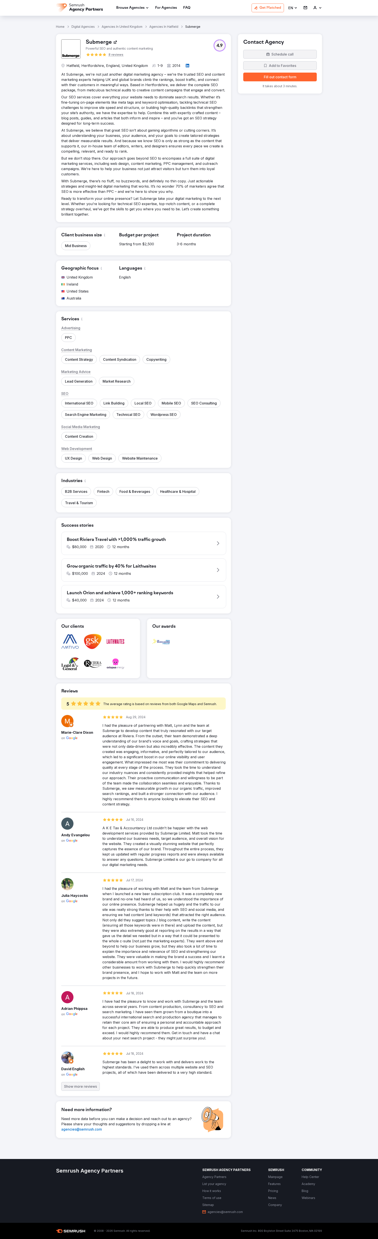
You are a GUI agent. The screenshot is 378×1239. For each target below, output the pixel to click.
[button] (293, 8)
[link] (166, 8)
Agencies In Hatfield (163, 26)
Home (60, 26)
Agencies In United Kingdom (122, 26)
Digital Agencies (83, 26)
